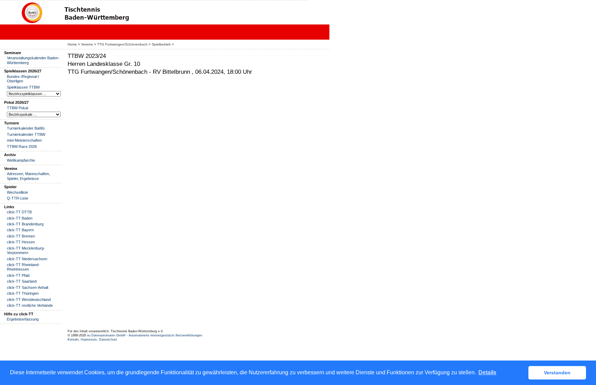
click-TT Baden (19, 218)
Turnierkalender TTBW (26, 134)
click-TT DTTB (19, 212)
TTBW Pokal (17, 108)
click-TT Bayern (20, 230)
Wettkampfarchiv (21, 160)
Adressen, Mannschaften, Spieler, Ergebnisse (28, 176)
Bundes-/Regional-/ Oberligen (23, 78)
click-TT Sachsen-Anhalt (27, 287)
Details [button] (487, 372)
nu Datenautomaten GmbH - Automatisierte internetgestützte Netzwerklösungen (144, 335)
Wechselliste (17, 192)
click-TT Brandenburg (25, 224)
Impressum (89, 339)
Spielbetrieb (161, 44)
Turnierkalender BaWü (25, 128)
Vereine (87, 44)
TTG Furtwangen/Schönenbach (122, 44)
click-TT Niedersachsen (27, 259)
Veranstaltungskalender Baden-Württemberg (33, 60)
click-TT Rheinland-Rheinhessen (23, 267)
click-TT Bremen (21, 236)
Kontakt (73, 339)
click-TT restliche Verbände (30, 305)
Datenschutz (108, 339)
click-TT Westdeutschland (29, 299)
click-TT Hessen (21, 242)
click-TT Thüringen (23, 293)
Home (72, 44)
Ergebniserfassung (23, 319)
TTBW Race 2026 (22, 146)
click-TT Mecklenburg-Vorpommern (26, 250)
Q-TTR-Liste (17, 198)
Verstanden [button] (557, 372)
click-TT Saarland (22, 281)
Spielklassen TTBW (23, 87)
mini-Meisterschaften (24, 140)
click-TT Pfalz (18, 275)
